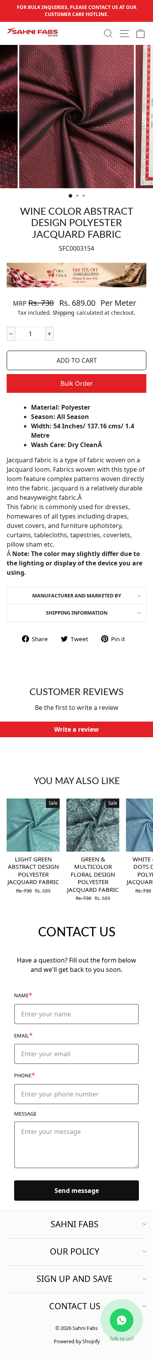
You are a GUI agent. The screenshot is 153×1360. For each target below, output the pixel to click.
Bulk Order (76, 383)
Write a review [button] (76, 729)
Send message (77, 1190)
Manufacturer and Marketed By (76, 595)
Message (25, 1113)
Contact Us (74, 1306)
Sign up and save (74, 1278)
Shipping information (76, 612)
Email (23, 1034)
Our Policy (74, 1251)
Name (23, 994)
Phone (24, 1074)
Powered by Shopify (77, 1341)
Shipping (63, 312)
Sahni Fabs (74, 1224)
